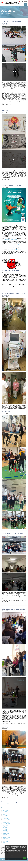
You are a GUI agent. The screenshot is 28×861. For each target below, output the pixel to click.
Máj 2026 (5, 813)
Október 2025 (6, 822)
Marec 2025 (5, 832)
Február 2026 (6, 817)
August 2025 (5, 825)
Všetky (4, 842)
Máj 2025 (5, 829)
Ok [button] (24, 858)
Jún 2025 (5, 828)
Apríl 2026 (5, 814)
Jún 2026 (5, 811)
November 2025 (6, 821)
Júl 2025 (4, 826)
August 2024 (5, 841)
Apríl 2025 (5, 830)
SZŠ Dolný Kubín (4, 804)
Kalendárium (9, 13)
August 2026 (5, 810)
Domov (2, 13)
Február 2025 (6, 833)
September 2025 (6, 823)
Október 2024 (6, 838)
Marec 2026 (5, 815)
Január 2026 (5, 818)
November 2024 (6, 837)
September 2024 (6, 840)
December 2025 (6, 819)
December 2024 (6, 836)
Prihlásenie (24, 1)
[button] (25, 4)
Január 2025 (5, 834)
